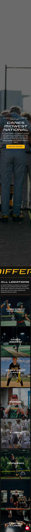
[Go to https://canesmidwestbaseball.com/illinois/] (15, 433)
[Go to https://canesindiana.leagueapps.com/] (15, 403)
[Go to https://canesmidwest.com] (15, 342)
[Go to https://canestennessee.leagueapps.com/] (15, 464)
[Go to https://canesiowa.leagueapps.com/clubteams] (15, 495)
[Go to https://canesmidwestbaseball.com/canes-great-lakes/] (15, 372)
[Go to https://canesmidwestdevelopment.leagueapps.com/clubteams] (15, 311)
